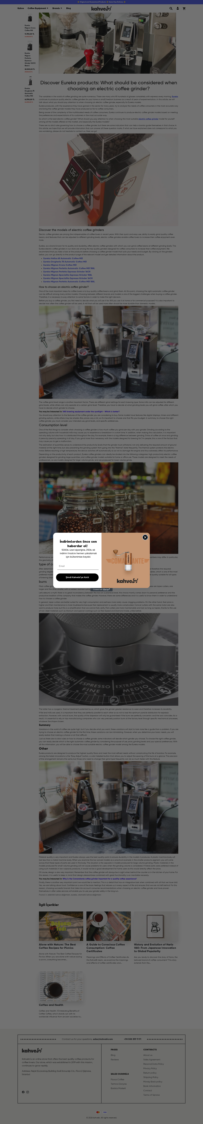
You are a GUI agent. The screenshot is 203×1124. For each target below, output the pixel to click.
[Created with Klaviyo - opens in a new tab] (101, 589)
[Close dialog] (145, 537)
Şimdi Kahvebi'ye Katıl (77, 577)
